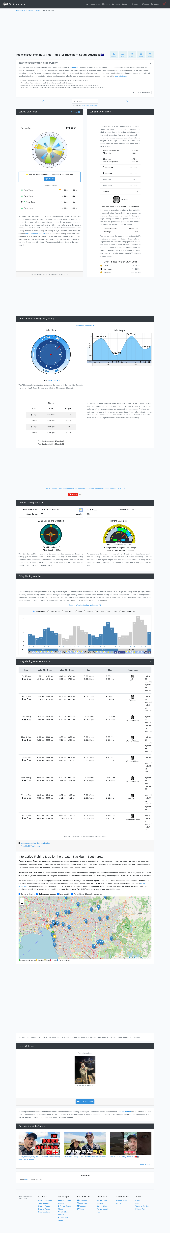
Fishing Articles (44, 1212)
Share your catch (86, 1102)
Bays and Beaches (28, 894)
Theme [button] (156, 4)
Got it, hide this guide (142, 92)
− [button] (22, 903)
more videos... (145, 1164)
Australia (30, 10)
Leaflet (129, 958)
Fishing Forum (44, 1206)
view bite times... (121, 76)
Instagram (83, 1203)
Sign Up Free (49, 179)
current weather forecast (35, 234)
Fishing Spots (20, 10)
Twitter (82, 1209)
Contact (138, 1200)
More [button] (135, 4)
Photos (107, 4)
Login (146, 4)
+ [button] (22, 899)
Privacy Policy (140, 1209)
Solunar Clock (102, 1206)
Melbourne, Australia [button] (89, 105)
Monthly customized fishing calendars (35, 843)
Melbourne (73, 67)
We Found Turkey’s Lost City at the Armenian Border (85, 1157)
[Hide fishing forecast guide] (150, 63)
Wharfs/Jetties (64, 894)
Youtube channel (124, 1112)
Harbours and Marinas (47, 894)
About (137, 1203)
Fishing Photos (44, 1209)
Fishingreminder (16, 4)
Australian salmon (85, 1053)
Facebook (83, 1200)
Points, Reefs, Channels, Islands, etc (88, 894)
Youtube (82, 1206)
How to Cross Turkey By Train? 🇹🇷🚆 (124, 1157)
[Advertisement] (85, 30)
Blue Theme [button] (53, 380)
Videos (117, 4)
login (26, 1179)
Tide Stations (43, 1203)
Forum (126, 4)
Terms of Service (142, 1206)
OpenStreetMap (138, 958)
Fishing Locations (45, 1200)
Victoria (38, 10)
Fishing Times (94, 4)
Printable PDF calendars (30, 846)
